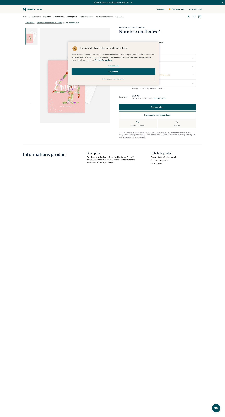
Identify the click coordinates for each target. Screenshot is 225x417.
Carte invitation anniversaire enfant (49, 23)
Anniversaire (58, 16)
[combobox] (164, 58)
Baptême (47, 16)
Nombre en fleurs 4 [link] (72, 23)
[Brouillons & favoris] (194, 16)
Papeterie (119, 16)
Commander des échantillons (157, 115)
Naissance (36, 16)
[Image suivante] (31, 104)
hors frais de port (159, 98)
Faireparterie (30, 23)
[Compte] (188, 16)
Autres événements (104, 16)
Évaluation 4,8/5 (178, 9)
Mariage (26, 16)
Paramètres (113, 65)
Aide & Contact (195, 9)
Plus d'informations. (103, 60)
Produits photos (86, 16)
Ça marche (113, 72)
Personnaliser (157, 107)
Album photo (72, 16)
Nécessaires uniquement (113, 79)
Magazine (160, 9)
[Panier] (199, 16)
